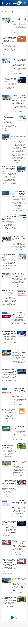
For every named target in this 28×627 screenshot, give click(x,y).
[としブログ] (14, 3)
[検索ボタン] (3, 3)
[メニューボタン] (25, 3)
